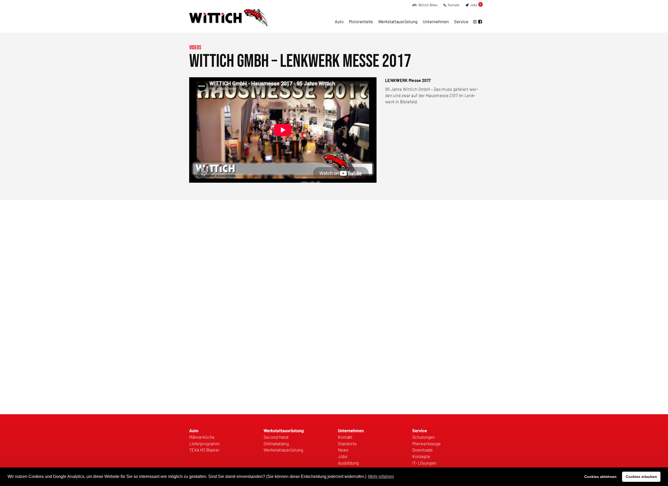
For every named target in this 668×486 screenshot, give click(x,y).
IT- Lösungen (424, 462)
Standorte (347, 443)
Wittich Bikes (428, 5)
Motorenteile (361, 21)
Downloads (422, 449)
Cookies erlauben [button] (641, 477)
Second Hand (276, 437)
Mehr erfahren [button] (381, 476)
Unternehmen (436, 21)
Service (461, 21)
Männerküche (201, 437)
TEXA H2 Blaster (204, 449)
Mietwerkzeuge (426, 443)
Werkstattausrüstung (398, 21)
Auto (339, 21)
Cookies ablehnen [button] (600, 477)
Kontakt (453, 5)
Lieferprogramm (204, 443)
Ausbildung (348, 462)
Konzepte (421, 456)
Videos (195, 47)
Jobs (475, 5)
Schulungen (423, 437)
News (343, 449)
